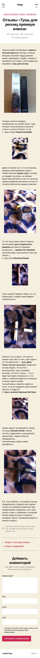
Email (4, 607)
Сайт (4, 618)
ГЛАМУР (22, 14)
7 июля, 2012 (28, 34)
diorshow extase (19, 526)
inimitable (12, 528)
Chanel (7, 526)
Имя (3, 596)
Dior (12, 526)
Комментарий (8, 576)
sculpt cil (8, 531)
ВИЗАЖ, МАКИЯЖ (11, 14)
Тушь (13, 531)
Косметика (31, 14)
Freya (20, 4)
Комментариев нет (21, 37)
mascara (30, 528)
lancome (19, 528)
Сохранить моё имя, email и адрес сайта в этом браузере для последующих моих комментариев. (21, 630)
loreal (24, 528)
